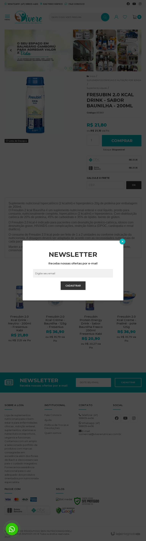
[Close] (122, 241)
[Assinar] (73, 285)
